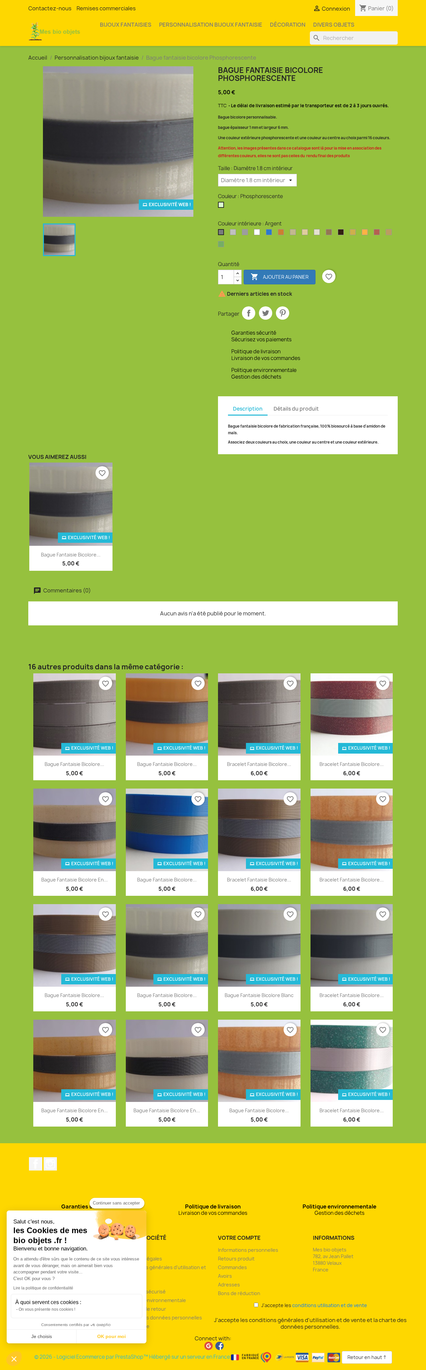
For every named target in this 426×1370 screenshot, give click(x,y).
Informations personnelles (248, 1250)
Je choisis (41, 1336)
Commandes (232, 1267)
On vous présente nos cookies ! (47, 1309)
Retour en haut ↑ (366, 1357)
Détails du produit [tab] (296, 408)
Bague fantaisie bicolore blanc (259, 995)
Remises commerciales (106, 8)
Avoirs (225, 1276)
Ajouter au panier (280, 277)
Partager (248, 313)
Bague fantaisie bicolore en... (74, 879)
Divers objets (333, 24)
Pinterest (282, 313)
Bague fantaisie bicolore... (71, 554)
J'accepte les (312, 1305)
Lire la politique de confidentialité (43, 1288)
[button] (14, 1359)
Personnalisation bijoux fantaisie (210, 24)
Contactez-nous (50, 8)
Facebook (35, 1164)
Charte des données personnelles (162, 1317)
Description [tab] (248, 408)
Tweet (265, 313)
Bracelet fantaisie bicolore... (259, 764)
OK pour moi (111, 1336)
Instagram (50, 1164)
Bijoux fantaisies (125, 24)
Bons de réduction (239, 1293)
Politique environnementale (154, 1300)
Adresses (229, 1284)
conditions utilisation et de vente (329, 1305)
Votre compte (239, 1237)
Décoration (288, 24)
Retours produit (236, 1258)
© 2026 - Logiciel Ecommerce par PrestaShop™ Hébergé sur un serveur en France (132, 1356)
